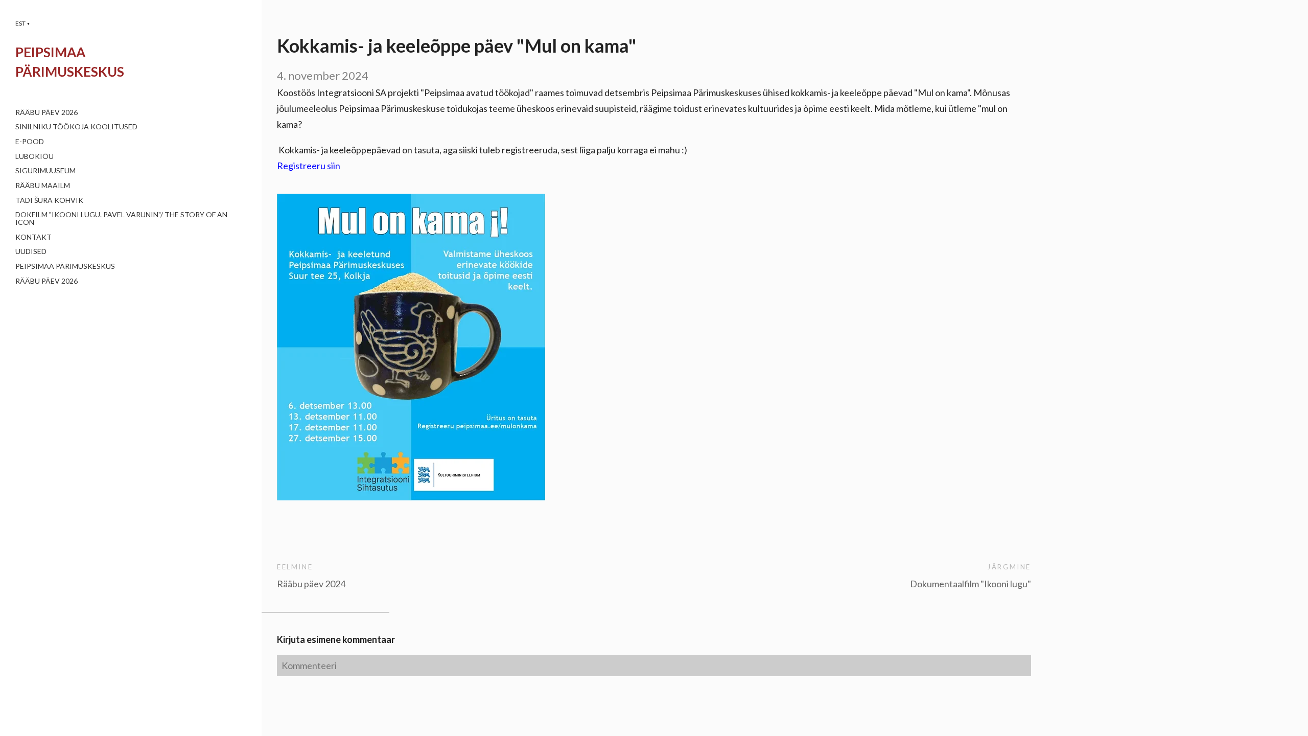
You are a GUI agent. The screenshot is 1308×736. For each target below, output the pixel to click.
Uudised (30, 251)
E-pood (29, 141)
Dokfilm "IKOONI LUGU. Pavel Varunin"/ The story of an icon (121, 218)
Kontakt (33, 237)
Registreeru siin (308, 165)
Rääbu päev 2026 (46, 112)
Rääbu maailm (42, 185)
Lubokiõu (34, 156)
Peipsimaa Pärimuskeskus (65, 266)
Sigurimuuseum (45, 170)
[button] (22, 23)
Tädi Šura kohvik (49, 200)
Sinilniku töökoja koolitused (76, 126)
